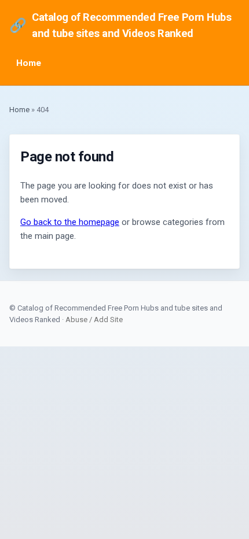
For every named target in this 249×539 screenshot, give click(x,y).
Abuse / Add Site (94, 319)
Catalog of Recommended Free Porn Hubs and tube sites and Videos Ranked (120, 25)
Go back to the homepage (69, 222)
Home (28, 63)
